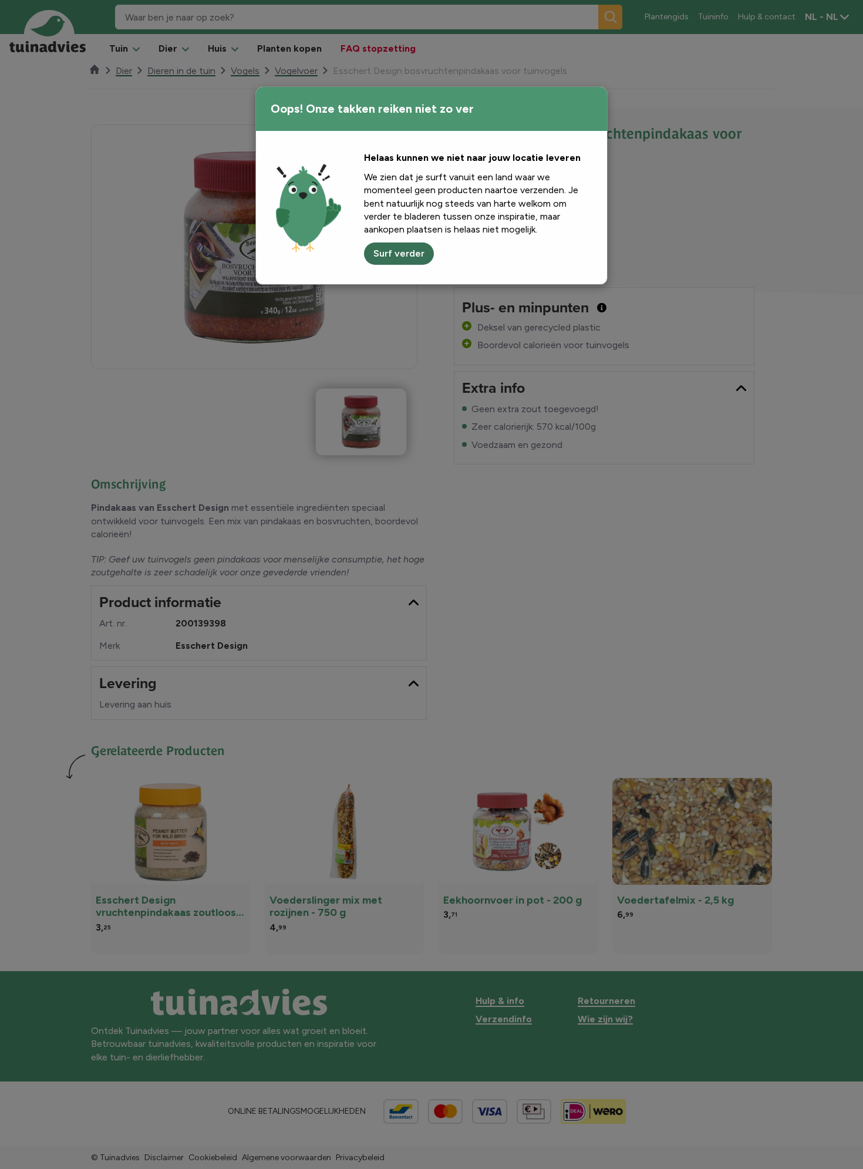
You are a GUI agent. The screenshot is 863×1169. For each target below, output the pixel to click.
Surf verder (398, 253)
